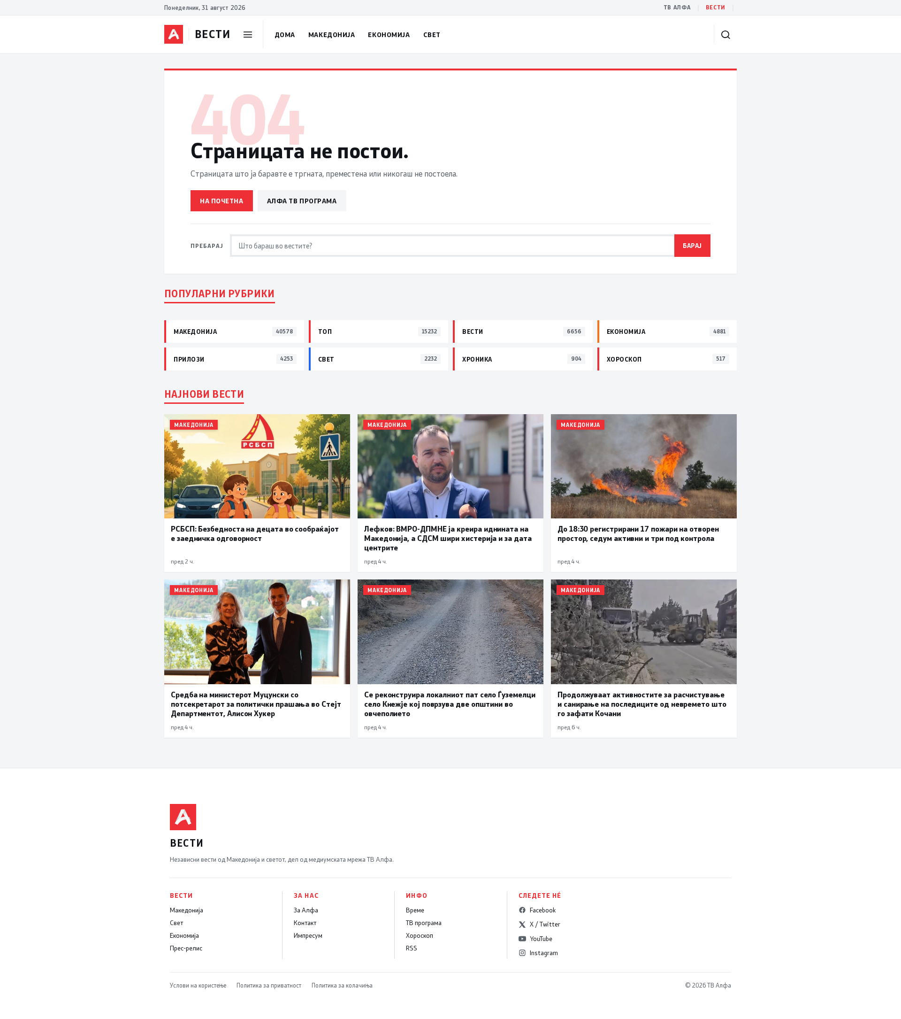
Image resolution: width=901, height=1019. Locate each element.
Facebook (543, 910)
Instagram (544, 953)
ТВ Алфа (677, 7)
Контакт (305, 923)
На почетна (222, 200)
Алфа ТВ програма (302, 200)
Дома (285, 34)
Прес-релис (186, 948)
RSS (411, 948)
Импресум (308, 935)
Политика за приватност (269, 985)
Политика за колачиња (342, 985)
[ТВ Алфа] (173, 34)
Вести (715, 7)
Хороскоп (419, 935)
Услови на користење (198, 985)
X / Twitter (545, 924)
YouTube (541, 938)
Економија (389, 34)
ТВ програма (424, 923)
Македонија (331, 34)
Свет (432, 34)
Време (415, 910)
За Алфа (306, 910)
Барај (692, 245)
